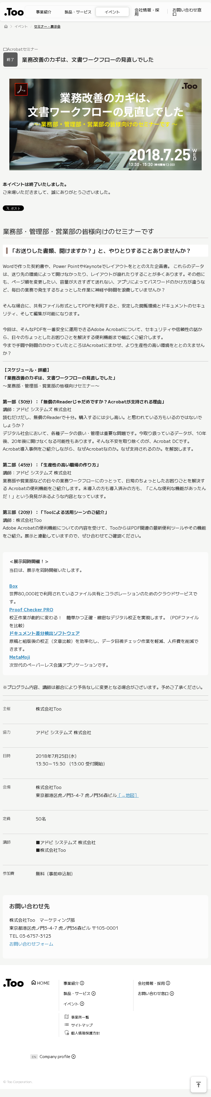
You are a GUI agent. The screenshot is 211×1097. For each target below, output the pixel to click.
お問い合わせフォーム (31, 943)
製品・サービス (78, 12)
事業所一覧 (76, 1016)
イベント (112, 12)
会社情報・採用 (147, 12)
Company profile (55, 1056)
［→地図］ (128, 795)
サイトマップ (78, 1024)
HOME (40, 983)
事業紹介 (43, 12)
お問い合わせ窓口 (187, 12)
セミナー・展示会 (47, 27)
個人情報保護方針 (82, 1032)
